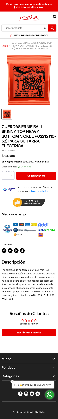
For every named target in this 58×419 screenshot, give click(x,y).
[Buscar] (52, 28)
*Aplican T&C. (35, 7)
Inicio (5, 45)
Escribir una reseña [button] (29, 332)
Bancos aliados (40, 191)
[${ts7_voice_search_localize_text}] (45, 28)
